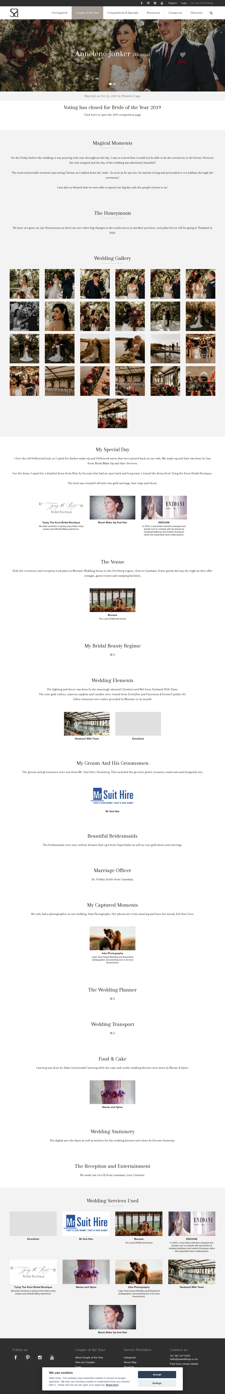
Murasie (112, 615)
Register (172, 3)
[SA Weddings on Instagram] (155, 2)
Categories (130, 1357)
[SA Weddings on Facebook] (142, 2)
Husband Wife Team (87, 739)
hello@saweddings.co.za (184, 1359)
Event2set (138, 739)
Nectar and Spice (112, 1107)
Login (184, 3)
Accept (157, 1374)
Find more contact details (184, 1363)
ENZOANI (163, 522)
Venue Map (130, 1362)
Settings (157, 1383)
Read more (112, 1384)
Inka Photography (112, 953)
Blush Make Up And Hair (112, 522)
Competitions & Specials (123, 12)
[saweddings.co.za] (17, 12)
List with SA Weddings (202, 3)
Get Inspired (59, 12)
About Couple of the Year (89, 1357)
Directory (197, 12)
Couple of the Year (87, 12)
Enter (78, 1367)
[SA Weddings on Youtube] (162, 2)
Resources (153, 12)
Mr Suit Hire (113, 811)
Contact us (175, 12)
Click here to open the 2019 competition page (112, 114)
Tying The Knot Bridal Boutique (61, 522)
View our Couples (85, 1362)
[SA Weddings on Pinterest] (148, 2)
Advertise (129, 1367)
